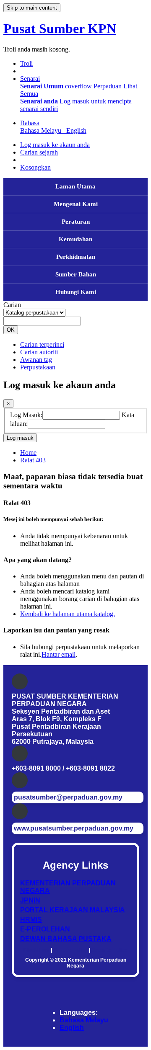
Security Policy (109, 950)
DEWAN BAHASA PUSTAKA (66, 938)
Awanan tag (36, 359)
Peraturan (76, 221)
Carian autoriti (39, 352)
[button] (26, 63)
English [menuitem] (76, 130)
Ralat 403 (33, 460)
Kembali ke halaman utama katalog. (67, 613)
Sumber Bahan (75, 274)
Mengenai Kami (76, 204)
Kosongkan (35, 167)
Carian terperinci (42, 344)
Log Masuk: (26, 414)
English (72, 1027)
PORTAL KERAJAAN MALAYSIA (72, 909)
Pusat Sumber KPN (59, 28)
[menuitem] (41, 86)
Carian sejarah (39, 152)
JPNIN (30, 900)
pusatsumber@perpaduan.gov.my (68, 797)
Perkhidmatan (75, 256)
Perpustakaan (37, 367)
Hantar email (59, 654)
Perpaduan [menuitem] (108, 86)
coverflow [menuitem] (78, 86)
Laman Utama (75, 186)
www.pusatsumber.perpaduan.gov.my (73, 828)
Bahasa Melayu (84, 1020)
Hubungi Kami (75, 292)
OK (11, 330)
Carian (12, 304)
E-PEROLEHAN (45, 929)
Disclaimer (36, 950)
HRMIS (31, 919)
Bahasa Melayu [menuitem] (42, 130)
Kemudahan (75, 239)
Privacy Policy (70, 950)
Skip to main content (32, 8)
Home (28, 452)
